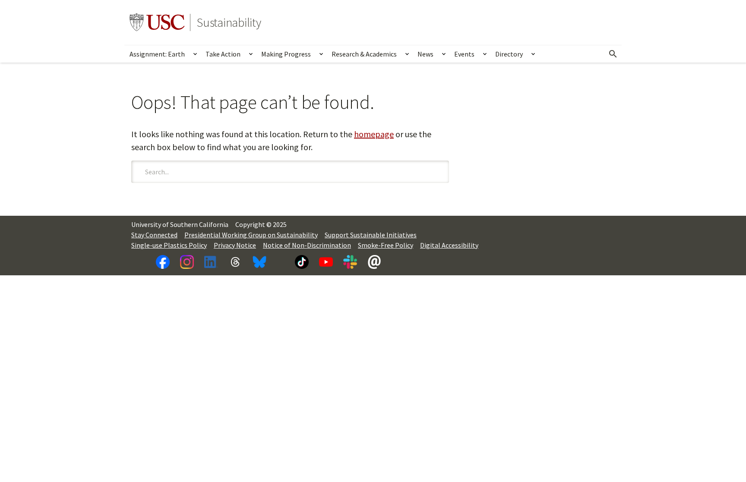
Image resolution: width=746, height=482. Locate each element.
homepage (374, 134)
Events (464, 54)
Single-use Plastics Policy (169, 245)
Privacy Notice (235, 245)
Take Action (222, 54)
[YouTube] (326, 262)
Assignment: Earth (157, 54)
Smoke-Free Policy (385, 245)
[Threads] (235, 262)
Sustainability (229, 22)
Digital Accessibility (449, 245)
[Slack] (350, 262)
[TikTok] (301, 262)
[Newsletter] (374, 262)
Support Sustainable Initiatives (371, 234)
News (425, 54)
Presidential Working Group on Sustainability (251, 234)
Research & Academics (364, 54)
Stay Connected (154, 234)
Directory (509, 54)
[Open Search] (613, 54)
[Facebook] (162, 262)
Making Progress (286, 54)
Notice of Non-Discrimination (307, 245)
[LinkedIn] (211, 262)
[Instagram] (187, 262)
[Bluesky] (259, 262)
